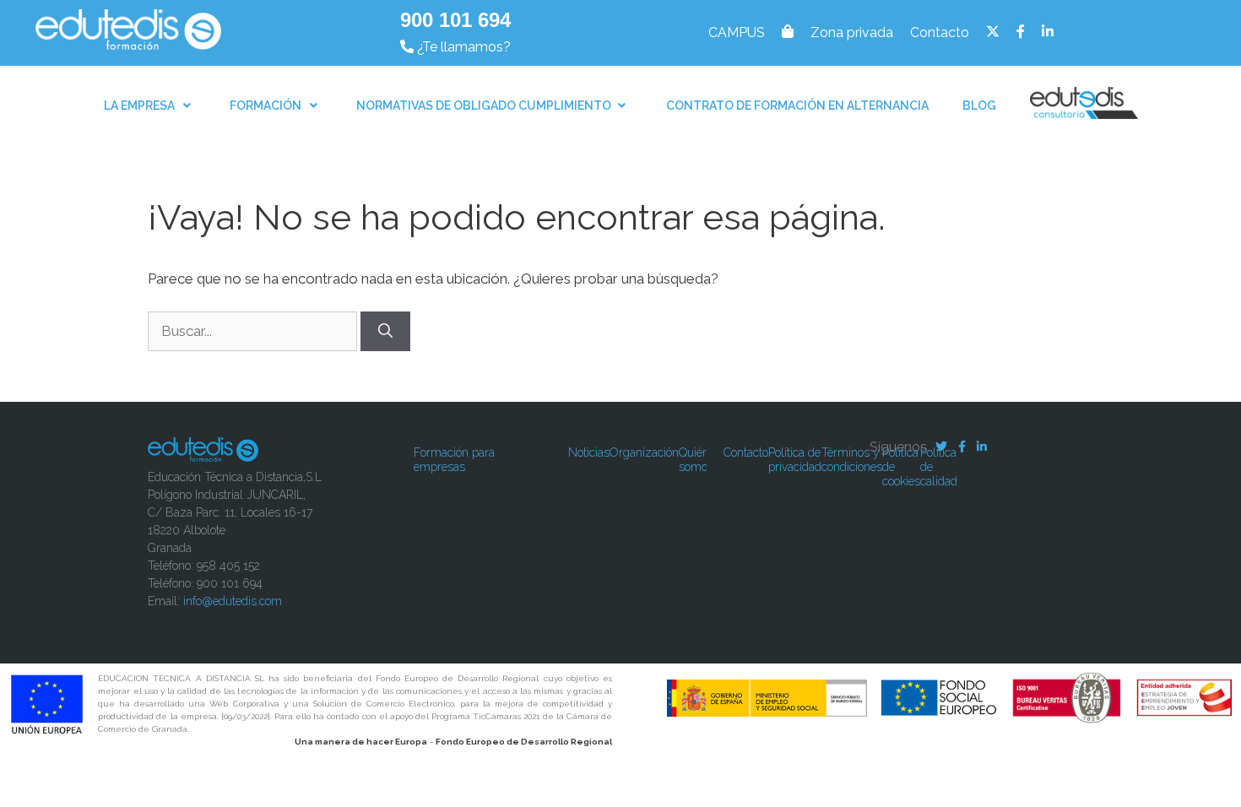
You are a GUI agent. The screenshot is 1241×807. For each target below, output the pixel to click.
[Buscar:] (254, 330)
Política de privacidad (794, 460)
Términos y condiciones (851, 460)
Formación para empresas (454, 460)
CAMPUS (736, 32)
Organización (644, 452)
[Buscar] (385, 331)
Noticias (589, 452)
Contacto (939, 32)
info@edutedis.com (232, 601)
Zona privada (851, 32)
